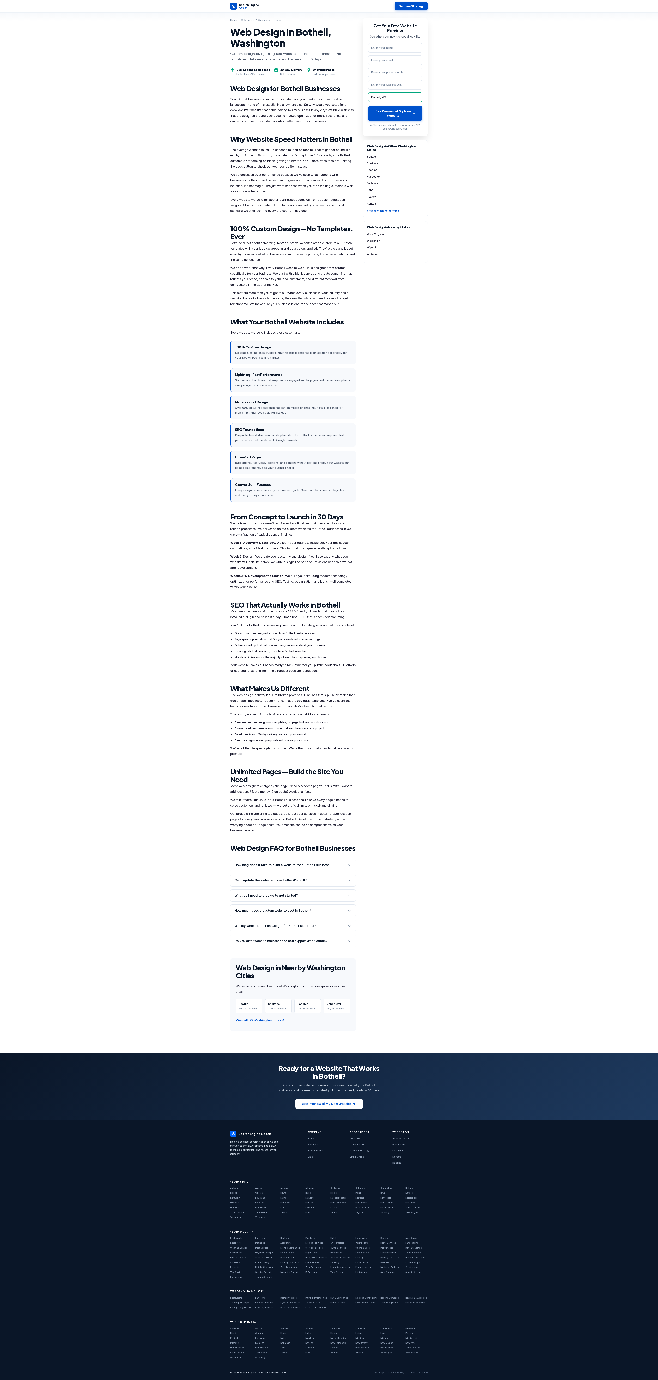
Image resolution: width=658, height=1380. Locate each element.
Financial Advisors (364, 1267)
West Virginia (375, 234)
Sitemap (379, 1372)
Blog (310, 1156)
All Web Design (401, 1138)
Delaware (410, 1188)
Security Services (414, 1272)
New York (410, 1202)
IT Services (311, 1272)
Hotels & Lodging (264, 1267)
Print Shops (361, 1272)
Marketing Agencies (290, 1272)
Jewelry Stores (413, 1252)
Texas (283, 1212)
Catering (334, 1262)
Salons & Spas (362, 1248)
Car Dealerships (388, 1252)
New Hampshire (338, 1202)
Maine (283, 1198)
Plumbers (310, 1238)
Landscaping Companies (366, 1302)
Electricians (361, 1238)
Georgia (259, 1193)
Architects (235, 1262)
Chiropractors (337, 1243)
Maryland (310, 1198)
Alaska (258, 1188)
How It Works (315, 1150)
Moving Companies (290, 1248)
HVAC (333, 1238)
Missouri (234, 1202)
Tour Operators (313, 1267)
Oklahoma (310, 1207)
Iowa (382, 1193)
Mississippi (411, 1198)
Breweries (235, 1267)
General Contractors (415, 1257)
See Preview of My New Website (326, 1104)
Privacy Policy (396, 1372)
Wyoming (373, 247)
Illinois (333, 1193)
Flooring (359, 1257)
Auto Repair (411, 1238)
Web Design (247, 20)
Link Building (357, 1156)
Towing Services (263, 1277)
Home (233, 20)
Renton (371, 203)
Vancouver (374, 176)
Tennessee (261, 1212)
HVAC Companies (339, 1298)
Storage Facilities (314, 1248)
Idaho (308, 1193)
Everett (371, 197)
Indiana (359, 1193)
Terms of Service (418, 1372)
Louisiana (260, 1198)
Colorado (360, 1188)
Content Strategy (359, 1150)
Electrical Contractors (366, 1298)
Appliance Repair (263, 1257)
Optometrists (362, 1252)
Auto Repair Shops (239, 1302)
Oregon (334, 1207)
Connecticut (386, 1188)
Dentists (396, 1156)
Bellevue (372, 183)
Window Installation (340, 1257)
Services (313, 1144)
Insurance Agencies (415, 1302)
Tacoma (372, 170)
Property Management (341, 1267)
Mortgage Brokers (389, 1267)
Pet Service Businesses (291, 1307)
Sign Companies (388, 1272)
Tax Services (236, 1272)
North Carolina (237, 1207)
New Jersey (361, 1202)
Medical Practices (314, 1243)
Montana (259, 1202)
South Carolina (412, 1207)
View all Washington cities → (384, 210)
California (335, 1188)
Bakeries (384, 1262)
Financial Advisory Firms (316, 1307)
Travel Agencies (288, 1267)
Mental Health (287, 1252)
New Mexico (386, 1202)
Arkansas (310, 1188)
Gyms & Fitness (338, 1248)
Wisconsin (373, 240)
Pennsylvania (362, 1207)
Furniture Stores (238, 1257)
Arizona (284, 1188)
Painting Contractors (390, 1257)
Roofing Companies (390, 1298)
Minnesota (385, 1198)
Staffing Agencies (264, 1272)
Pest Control (261, 1248)
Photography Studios (291, 1262)
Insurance (260, 1243)
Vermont (334, 1212)
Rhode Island (387, 1207)
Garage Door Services (316, 1257)
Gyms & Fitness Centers (291, 1302)
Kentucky (235, 1198)
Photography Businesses (241, 1307)
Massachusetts (338, 1198)
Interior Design (262, 1262)
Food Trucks (361, 1262)
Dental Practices (288, 1298)
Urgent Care (311, 1252)
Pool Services (287, 1257)
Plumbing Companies (316, 1298)
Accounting (286, 1243)
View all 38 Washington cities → (260, 1020)
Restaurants (399, 1144)
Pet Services (386, 1248)
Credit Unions (412, 1267)
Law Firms (397, 1150)
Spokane (372, 163)
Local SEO (356, 1138)
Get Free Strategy (411, 6)
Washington (264, 20)
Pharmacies (336, 1252)
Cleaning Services (239, 1248)
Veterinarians (361, 1243)
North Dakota (262, 1207)
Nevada (309, 1202)
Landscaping (411, 1243)
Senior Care (236, 1252)
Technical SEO (358, 1144)
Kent (370, 190)
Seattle (371, 156)
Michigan (359, 1198)
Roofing (396, 1162)
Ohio (282, 1207)
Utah (307, 1212)
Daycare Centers (413, 1248)
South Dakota (237, 1212)
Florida (233, 1193)
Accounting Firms (389, 1302)
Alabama (372, 254)
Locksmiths (236, 1277)
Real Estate (236, 1243)
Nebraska (285, 1202)
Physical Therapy (264, 1252)
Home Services (388, 1243)
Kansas (409, 1193)
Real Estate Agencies (416, 1298)
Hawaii (283, 1193)
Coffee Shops (412, 1262)
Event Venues (312, 1262)
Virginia (359, 1212)
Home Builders (337, 1302)
